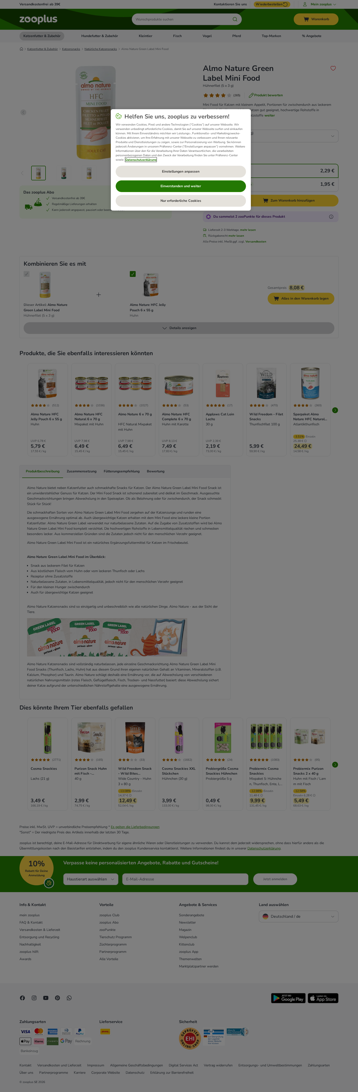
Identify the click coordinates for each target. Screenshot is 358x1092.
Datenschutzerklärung (140, 160)
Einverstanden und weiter (180, 186)
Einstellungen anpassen (180, 171)
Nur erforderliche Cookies (180, 200)
